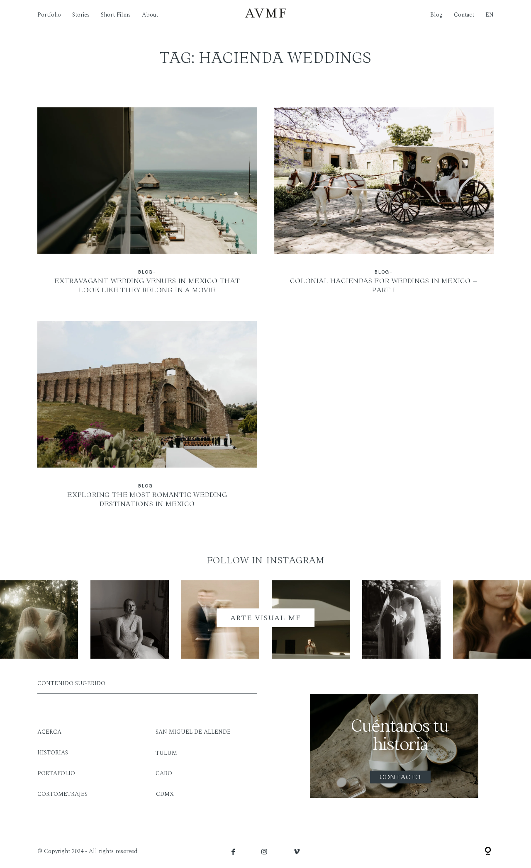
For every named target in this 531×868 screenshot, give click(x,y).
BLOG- (147, 272)
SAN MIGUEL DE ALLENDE (193, 731)
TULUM (166, 753)
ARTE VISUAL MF (265, 617)
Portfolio (49, 14)
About (150, 14)
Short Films (116, 14)
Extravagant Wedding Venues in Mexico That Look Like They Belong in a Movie (147, 206)
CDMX (165, 794)
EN (489, 14)
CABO (164, 773)
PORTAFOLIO (56, 773)
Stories (81, 14)
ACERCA (49, 731)
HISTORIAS (52, 752)
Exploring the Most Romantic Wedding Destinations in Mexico (147, 420)
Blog (436, 14)
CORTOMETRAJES (62, 794)
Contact (464, 14)
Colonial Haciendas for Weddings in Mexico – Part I (384, 206)
